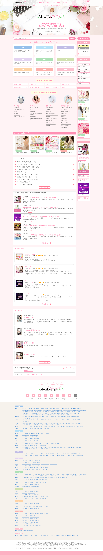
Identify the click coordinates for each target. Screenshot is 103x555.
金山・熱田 (78, 447)
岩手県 (19, 62)
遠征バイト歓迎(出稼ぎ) (19, 116)
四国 (19, 501)
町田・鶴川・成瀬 (64, 413)
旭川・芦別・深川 (53, 455)
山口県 (17, 498)
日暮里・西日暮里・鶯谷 (36, 411)
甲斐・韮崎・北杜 (34, 440)
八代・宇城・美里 (34, 518)
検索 (72, 38)
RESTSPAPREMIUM (35, 152)
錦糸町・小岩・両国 (55, 411)
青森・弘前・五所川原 (27, 460)
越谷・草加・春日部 (40, 419)
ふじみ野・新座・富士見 (75, 419)
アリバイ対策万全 (34, 87)
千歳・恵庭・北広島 (62, 455)
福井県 (48, 50)
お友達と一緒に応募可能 (66, 107)
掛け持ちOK (64, 113)
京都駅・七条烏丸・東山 (63, 477)
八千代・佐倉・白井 (60, 423)
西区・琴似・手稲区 (34, 455)
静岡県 (47, 51)
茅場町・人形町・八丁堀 (57, 410)
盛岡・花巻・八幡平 (26, 462)
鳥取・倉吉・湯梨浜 (35, 491)
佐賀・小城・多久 (26, 515)
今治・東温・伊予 (47, 506)
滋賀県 (17, 482)
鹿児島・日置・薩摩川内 (27, 523)
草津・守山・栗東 (34, 482)
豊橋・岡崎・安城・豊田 (45, 448)
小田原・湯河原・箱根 (36, 418)
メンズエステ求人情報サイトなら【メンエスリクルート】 (52, 552)
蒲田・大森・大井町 (38, 410)
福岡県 (37, 72)
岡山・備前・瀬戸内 (26, 494)
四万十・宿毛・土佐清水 (35, 508)
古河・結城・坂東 (69, 426)
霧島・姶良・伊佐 (37, 523)
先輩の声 (69, 535)
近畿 (19, 472)
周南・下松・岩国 (34, 498)
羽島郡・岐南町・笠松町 (36, 443)
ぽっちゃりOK (64, 122)
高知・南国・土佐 (26, 508)
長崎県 (45, 72)
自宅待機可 (16, 113)
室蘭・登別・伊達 (79, 455)
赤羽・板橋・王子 (46, 413)
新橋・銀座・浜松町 (47, 410)
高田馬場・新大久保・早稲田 (34, 408)
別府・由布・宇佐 (36, 520)
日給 (47, 84)
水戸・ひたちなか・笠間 (27, 426)
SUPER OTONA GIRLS (21, 152)
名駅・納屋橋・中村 (26, 447)
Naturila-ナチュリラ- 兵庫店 (32, 254)
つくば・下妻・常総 (43, 426)
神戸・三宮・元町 (26, 479)
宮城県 (23, 62)
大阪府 (37, 62)
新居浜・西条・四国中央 (37, 506)
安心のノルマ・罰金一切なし (52, 118)
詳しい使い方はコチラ (83, 51)
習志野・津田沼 (36, 423)
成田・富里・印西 (79, 423)
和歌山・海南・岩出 (26, 486)
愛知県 (17, 447)
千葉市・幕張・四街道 (27, 423)
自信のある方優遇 (65, 125)
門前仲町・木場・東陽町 (65, 411)
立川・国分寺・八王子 (64, 414)
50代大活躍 (64, 120)
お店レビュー (75, 535)
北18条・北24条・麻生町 (64, 453)
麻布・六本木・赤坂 (82, 71)
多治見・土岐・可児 (46, 443)
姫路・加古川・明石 (43, 479)
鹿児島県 (44, 74)
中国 (19, 489)
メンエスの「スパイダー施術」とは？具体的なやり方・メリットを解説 (83, 197)
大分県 (17, 520)
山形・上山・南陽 (26, 467)
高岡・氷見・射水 (34, 435)
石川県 (45, 50)
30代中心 (63, 116)
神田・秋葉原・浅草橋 (81, 410)
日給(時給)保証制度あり (51, 113)
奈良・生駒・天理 (26, 484)
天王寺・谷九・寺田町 (48, 475)
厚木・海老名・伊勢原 (65, 416)
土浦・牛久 (36, 426)
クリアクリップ (81, 104)
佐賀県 (41, 72)
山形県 (17, 467)
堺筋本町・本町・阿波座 (82, 69)
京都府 (41, 62)
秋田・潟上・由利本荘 (27, 465)
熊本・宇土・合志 (26, 518)
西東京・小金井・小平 (36, 414)
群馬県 (23, 51)
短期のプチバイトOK (51, 87)
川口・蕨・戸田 (31, 419)
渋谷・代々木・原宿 (57, 408)
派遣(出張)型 (17, 107)
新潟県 (37, 50)
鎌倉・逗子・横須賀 (75, 416)
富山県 (41, 50)
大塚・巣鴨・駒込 (46, 411)
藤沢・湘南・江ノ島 (56, 416)
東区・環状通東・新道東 (75, 453)
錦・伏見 (45, 447)
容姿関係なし (64, 127)
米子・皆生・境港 (26, 491)
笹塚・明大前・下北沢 (55, 413)
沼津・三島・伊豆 (42, 445)
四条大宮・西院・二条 (53, 477)
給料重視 (64, 87)
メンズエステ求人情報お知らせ (22, 535)
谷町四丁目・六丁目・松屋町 (37, 475)
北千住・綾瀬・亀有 (26, 413)
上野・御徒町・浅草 (26, 411)
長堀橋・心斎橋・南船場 (71, 474)
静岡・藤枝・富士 (34, 445)
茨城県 (19, 51)
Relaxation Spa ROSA (51, 152)
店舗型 (15, 111)
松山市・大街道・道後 (27, 506)
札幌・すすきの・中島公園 (39, 453)
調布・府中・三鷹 (45, 414)
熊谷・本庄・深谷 (26, 421)
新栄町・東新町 (63, 447)
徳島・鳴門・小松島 (35, 503)
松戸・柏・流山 (52, 423)
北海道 (58, 50)
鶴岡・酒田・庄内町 (35, 467)
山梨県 (17, 440)
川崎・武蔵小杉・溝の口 (36, 416)
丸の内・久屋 (34, 447)
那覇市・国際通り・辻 (27, 525)
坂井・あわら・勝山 (35, 438)
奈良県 (40, 63)
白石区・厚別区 (26, 455)
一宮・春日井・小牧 (35, 448)
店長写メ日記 (63, 535)
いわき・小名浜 (45, 469)
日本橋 (79, 83)
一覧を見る (44, 187)
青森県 (15, 62)
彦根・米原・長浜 (42, 482)
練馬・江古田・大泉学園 (36, 413)
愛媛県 (23, 72)
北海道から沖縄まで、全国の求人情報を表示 (24, 530)
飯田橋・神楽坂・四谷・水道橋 (70, 410)
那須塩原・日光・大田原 (54, 424)
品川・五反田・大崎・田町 (28, 410)
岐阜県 (44, 51)
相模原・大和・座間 (46, 416)
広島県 (70, 62)
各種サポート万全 (50, 122)
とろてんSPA (81, 137)
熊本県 (48, 72)
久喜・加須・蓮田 (65, 419)
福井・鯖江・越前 (26, 438)
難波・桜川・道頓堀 (61, 474)
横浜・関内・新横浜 (82, 78)
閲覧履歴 (85, 38)
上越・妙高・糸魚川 (45, 433)
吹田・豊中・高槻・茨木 (59, 475)
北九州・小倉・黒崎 (35, 513)
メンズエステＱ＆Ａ (33, 535)
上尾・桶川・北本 (57, 419)
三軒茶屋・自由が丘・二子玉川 (75, 413)
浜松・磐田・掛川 (26, 445)
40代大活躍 (64, 118)
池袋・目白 (25, 408)
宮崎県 (40, 74)
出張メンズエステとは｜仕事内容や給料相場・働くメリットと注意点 (83, 178)
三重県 (48, 62)
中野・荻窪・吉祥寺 (26, 414)
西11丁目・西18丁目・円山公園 (52, 453)
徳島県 (15, 72)
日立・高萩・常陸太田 (79, 426)
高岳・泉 (40, 447)
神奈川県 (20, 50)
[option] (21, 145)
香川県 (19, 72)
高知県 (27, 72)
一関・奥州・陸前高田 (36, 462)
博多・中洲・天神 (81, 66)
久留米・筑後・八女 (44, 513)
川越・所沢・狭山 (48, 419)
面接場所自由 (33, 116)
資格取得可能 (49, 120)
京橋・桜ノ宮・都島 (26, 475)
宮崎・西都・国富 (26, 522)
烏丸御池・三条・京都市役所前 (41, 477)
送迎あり (32, 109)
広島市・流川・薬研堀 (27, 496)
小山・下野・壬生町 (35, 424)
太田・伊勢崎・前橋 (35, 428)
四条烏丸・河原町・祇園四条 (28, 477)
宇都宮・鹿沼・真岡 (26, 424)
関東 (19, 406)
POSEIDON (28, 266)
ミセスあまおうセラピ (83, 120)
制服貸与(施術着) (49, 107)
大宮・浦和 (80, 76)
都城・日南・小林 (34, 522)
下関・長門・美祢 (42, 498)
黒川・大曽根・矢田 (26, 448)
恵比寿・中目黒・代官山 (67, 408)
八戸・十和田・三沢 (36, 460)
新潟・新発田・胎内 (26, 433)
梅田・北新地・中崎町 (82, 64)
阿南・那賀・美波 (26, 503)
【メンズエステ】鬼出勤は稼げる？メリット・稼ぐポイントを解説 (83, 159)
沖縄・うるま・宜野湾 (37, 525)
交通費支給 (48, 116)
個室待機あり (17, 87)
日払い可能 (33, 84)
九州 (19, 511)
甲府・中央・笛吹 (26, 440)
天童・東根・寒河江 (44, 467)
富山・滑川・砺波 (26, 435)
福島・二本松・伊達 (26, 469)
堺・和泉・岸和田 (78, 475)
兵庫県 (45, 62)
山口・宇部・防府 (26, 498)
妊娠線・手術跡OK (65, 111)
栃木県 (15, 51)
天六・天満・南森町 (36, 474)
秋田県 (27, 62)
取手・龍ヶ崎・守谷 (61, 426)
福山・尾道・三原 (36, 496)
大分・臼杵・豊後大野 (27, 520)
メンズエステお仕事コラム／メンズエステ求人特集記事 (49, 535)
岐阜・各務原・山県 (26, 443)
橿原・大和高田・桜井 (35, 484)
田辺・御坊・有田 (35, 486)
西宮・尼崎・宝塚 (34, 479)
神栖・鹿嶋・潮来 (52, 426)
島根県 (62, 62)
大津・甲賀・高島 (26, 482)
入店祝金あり (17, 84)
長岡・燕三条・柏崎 (35, 433)
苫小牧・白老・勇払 (71, 455)
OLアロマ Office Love (66, 152)
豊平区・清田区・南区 (43, 455)
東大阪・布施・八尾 (69, 475)
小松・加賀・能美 (42, 436)
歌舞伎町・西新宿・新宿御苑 (83, 73)
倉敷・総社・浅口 (35, 494)
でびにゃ (27, 280)
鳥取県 (58, 62)
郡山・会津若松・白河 (36, 469)
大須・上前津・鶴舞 (55, 447)
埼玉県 (24, 50)
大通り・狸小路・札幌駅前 (28, 453)
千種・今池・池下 (71, 447)
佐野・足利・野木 (44, 424)
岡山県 (66, 62)
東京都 (15, 50)
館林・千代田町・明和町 (45, 428)
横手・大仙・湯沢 (36, 465)
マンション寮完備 (34, 107)
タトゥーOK (64, 109)
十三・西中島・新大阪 (81, 474)
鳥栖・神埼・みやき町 (35, 515)
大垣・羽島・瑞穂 (55, 443)
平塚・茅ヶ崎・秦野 (26, 418)
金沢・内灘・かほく (26, 436)
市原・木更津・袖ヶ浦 (70, 423)
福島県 (18, 63)
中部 (19, 431)
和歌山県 (44, 63)
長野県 (40, 51)
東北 (19, 458)
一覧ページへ (68, 367)
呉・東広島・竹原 (44, 496)
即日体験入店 (65, 84)
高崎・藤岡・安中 (26, 428)
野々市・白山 (34, 436)
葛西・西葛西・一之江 (75, 411)
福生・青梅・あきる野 (54, 414)
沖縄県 (48, 74)
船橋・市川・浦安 (43, 423)
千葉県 (28, 50)
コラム (30, 202)
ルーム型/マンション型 (19, 109)
